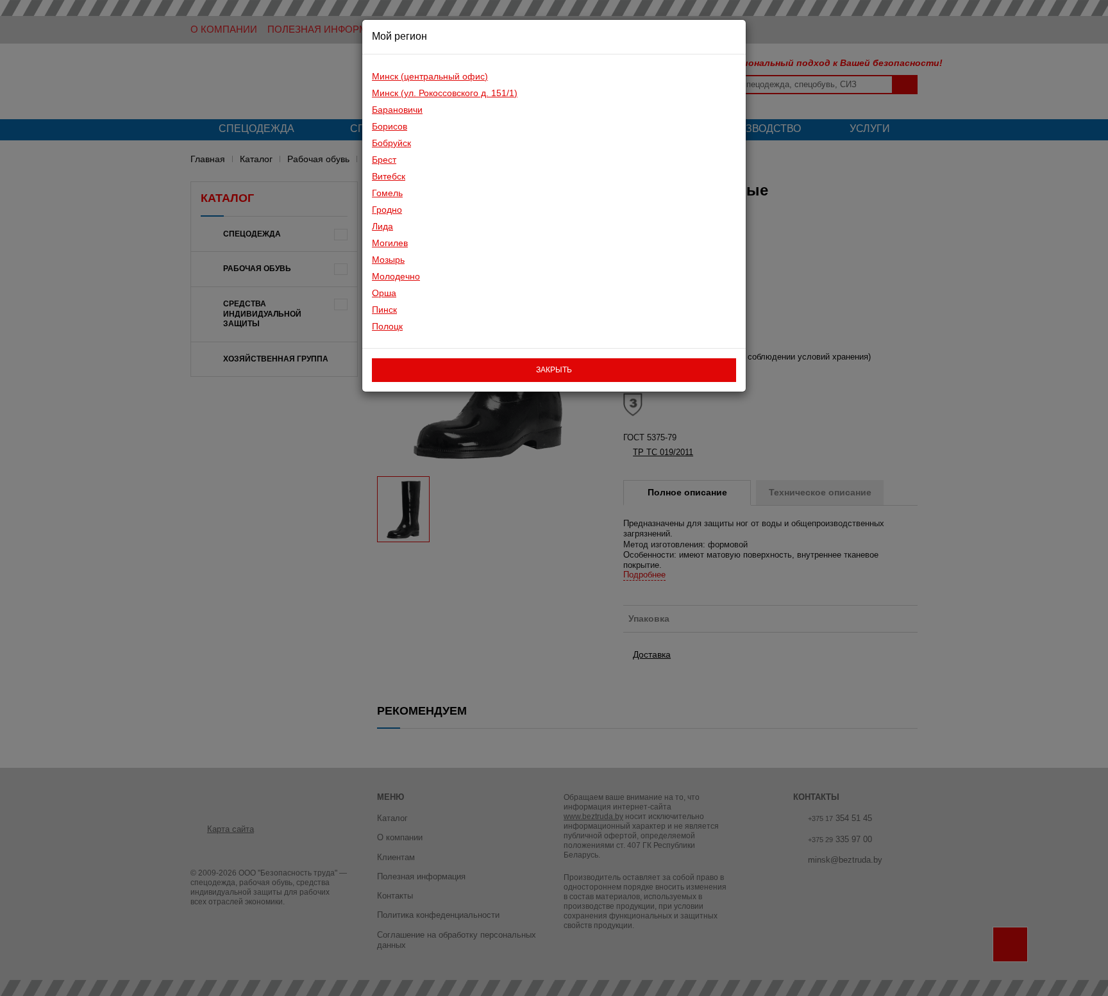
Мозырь (388, 259)
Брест (384, 159)
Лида (382, 226)
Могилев (390, 242)
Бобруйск (391, 142)
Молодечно (396, 276)
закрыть (554, 369)
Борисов (389, 126)
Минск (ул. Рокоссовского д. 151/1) (444, 92)
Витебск (388, 176)
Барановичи (397, 109)
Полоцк (387, 326)
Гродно (387, 209)
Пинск (384, 309)
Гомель (387, 192)
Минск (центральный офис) (430, 76)
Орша (384, 292)
